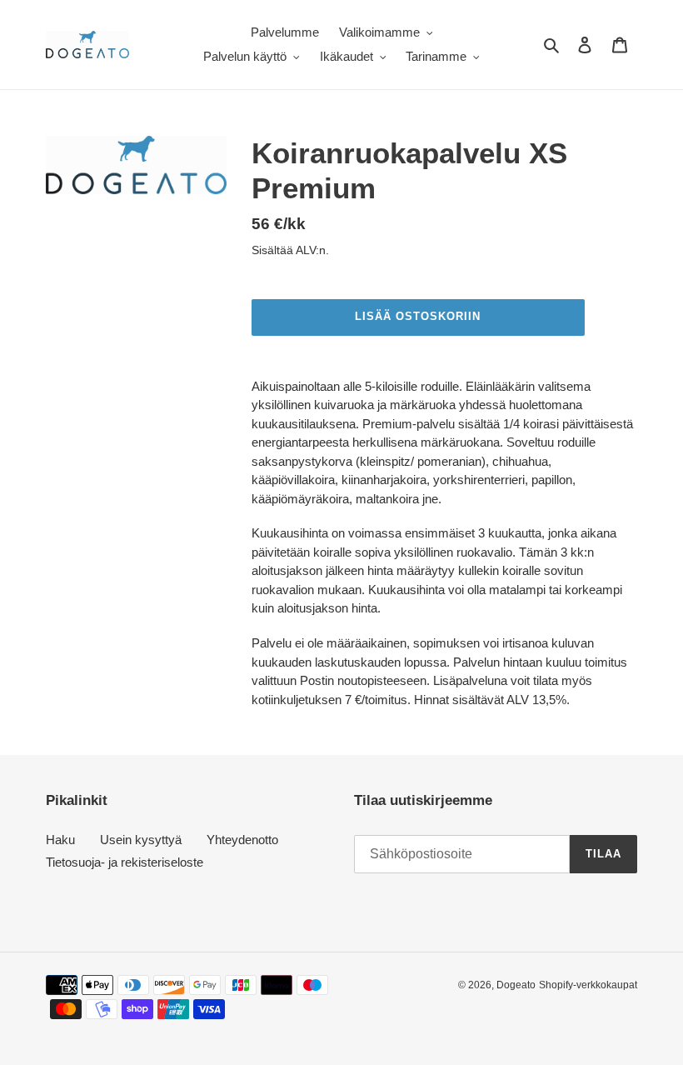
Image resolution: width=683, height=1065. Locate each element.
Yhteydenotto (242, 839)
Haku (60, 839)
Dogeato (516, 985)
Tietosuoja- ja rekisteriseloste (124, 862)
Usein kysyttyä (141, 839)
